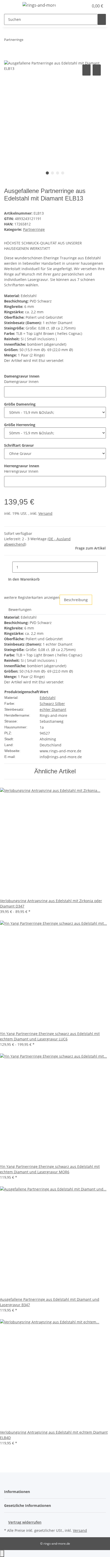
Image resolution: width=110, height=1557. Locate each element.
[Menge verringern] (8, 567)
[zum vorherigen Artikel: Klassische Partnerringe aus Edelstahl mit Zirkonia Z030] (27, 40)
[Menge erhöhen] (102, 567)
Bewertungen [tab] (19, 609)
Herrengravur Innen (21, 471)
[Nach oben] (2, 1553)
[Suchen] (102, 19)
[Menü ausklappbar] (10, 6)
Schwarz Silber (52, 703)
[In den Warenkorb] (8, 57)
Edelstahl (48, 697)
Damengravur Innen (21, 381)
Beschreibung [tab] (76, 599)
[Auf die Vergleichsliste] (86, 70)
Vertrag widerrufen (24, 1522)
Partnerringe (34, 229)
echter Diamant (53, 709)
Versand (45, 513)
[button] (79, 6)
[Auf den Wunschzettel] (97, 70)
